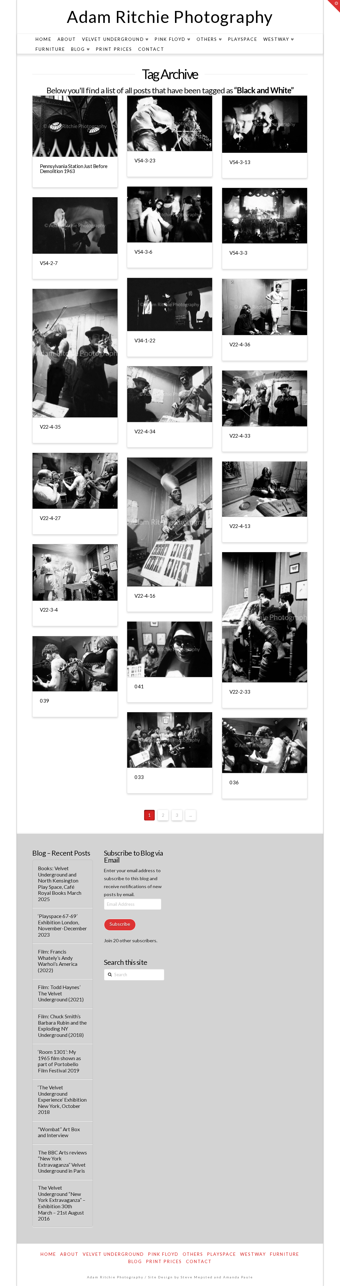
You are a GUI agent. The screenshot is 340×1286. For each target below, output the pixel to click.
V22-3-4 (49, 610)
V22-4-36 (239, 344)
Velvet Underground (113, 1254)
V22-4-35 (50, 427)
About (69, 1254)
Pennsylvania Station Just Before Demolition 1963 (74, 168)
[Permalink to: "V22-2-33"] (264, 617)
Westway (253, 1254)
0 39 (44, 701)
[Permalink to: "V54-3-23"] (169, 123)
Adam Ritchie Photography (170, 16)
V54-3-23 (144, 160)
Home (48, 1254)
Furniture (284, 1254)
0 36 (234, 782)
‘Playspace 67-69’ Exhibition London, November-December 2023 (62, 925)
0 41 (139, 686)
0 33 (139, 777)
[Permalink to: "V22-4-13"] (264, 489)
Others (193, 1254)
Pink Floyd (163, 1254)
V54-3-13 (239, 162)
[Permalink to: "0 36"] (264, 745)
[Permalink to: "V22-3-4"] (75, 572)
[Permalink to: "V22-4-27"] (75, 481)
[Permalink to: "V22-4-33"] (264, 398)
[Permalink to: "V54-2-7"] (75, 225)
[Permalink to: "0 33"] (169, 740)
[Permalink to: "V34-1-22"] (169, 304)
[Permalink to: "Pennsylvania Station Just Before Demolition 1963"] (75, 126)
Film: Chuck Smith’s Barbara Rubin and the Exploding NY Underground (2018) (62, 1025)
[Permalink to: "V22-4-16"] (169, 522)
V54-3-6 (143, 252)
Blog (135, 1261)
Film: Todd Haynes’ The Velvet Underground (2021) (61, 993)
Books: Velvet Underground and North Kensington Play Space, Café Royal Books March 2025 (59, 883)
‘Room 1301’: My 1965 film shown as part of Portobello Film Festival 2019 (59, 1061)
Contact (199, 1261)
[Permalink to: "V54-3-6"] (169, 214)
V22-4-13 (239, 526)
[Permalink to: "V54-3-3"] (264, 216)
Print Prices (164, 1261)
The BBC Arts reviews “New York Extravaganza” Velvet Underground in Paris (62, 1162)
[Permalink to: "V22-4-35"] (75, 353)
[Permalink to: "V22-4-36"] (264, 307)
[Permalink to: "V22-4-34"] (169, 394)
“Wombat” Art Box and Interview (59, 1132)
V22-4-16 (144, 596)
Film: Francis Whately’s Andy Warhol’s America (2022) (57, 961)
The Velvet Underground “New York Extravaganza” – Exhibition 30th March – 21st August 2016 (61, 1203)
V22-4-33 (239, 436)
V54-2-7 (49, 263)
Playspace (221, 1254)
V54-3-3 (238, 253)
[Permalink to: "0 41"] (169, 649)
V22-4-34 (144, 431)
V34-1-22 (144, 340)
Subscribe (120, 924)
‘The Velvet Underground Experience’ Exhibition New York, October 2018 (62, 1099)
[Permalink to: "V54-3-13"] (264, 124)
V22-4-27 (50, 518)
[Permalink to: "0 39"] (75, 663)
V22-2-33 (239, 692)
